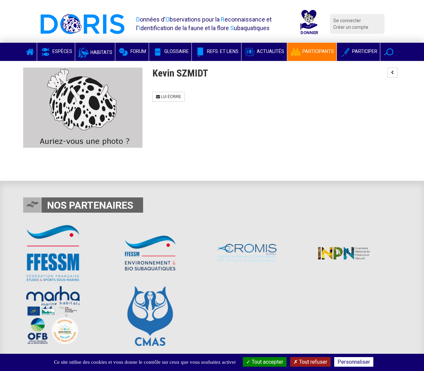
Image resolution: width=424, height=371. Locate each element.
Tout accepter (266, 362)
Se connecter (347, 20)
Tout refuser (312, 362)
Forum (138, 51)
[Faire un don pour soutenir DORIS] (309, 24)
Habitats (100, 52)
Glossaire (176, 51)
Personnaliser (354, 362)
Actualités (270, 51)
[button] (388, 52)
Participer (364, 51)
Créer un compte (350, 27)
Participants (317, 51)
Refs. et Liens (222, 51)
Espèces (61, 51)
